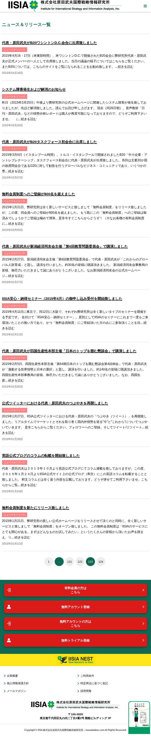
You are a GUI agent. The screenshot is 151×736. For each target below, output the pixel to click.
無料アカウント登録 (75, 607)
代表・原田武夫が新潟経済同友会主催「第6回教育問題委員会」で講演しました (65, 246)
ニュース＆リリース (14, 49)
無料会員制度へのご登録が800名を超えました (38, 194)
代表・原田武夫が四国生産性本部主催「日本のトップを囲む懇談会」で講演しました (69, 351)
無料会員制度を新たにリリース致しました (35, 508)
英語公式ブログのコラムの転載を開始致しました (41, 456)
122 (80, 561)
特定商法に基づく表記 (94, 683)
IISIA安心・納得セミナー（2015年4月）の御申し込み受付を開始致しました (62, 299)
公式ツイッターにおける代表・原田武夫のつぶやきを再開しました (55, 403)
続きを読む (126, 66)
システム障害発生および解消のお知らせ (34, 89)
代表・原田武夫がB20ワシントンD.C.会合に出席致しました (49, 43)
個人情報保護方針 (18, 683)
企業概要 (12, 675)
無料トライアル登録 (75, 640)
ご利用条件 (87, 675)
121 (69, 561)
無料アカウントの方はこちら (75, 623)
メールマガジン (16, 690)
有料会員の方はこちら (75, 590)
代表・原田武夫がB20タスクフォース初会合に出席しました (49, 142)
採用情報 (85, 690)
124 (101, 561)
